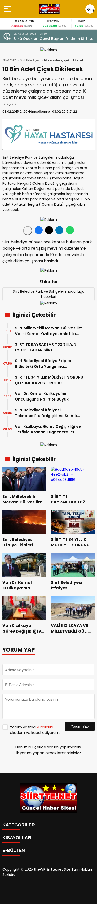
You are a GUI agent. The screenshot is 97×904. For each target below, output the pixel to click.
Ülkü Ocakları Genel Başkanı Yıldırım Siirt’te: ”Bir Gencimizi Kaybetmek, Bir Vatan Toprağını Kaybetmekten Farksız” (53, 38)
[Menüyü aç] (8, 9)
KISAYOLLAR (16, 837)
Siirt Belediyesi (30, 60)
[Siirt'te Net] (49, 9)
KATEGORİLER (18, 824)
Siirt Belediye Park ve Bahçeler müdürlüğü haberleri (48, 294)
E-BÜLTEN (13, 850)
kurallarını (45, 727)
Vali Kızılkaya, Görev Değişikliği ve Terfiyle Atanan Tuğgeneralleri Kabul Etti (48, 429)
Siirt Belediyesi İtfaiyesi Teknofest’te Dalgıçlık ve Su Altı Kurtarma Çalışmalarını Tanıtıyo (46, 413)
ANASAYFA (9, 60)
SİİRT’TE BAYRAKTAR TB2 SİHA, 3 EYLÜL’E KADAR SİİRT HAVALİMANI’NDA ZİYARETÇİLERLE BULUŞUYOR (46, 347)
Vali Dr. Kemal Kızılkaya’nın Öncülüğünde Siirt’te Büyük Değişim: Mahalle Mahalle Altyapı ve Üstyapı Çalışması (47, 396)
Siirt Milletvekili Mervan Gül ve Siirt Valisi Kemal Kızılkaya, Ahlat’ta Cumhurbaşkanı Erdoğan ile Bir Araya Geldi (48, 331)
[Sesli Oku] (27, 230)
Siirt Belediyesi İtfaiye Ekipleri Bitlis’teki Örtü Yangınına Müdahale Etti (43, 363)
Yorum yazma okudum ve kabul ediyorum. (35, 729)
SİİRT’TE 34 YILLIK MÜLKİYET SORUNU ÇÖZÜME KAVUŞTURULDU (49, 380)
